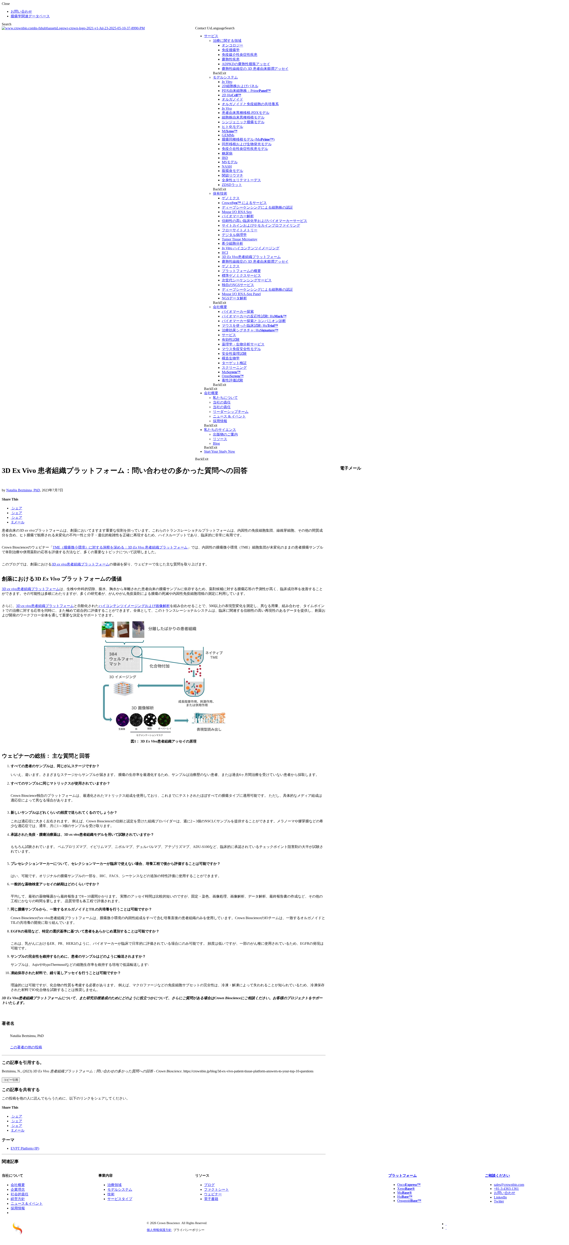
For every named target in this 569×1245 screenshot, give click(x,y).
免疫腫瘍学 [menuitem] (231, 50)
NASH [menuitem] (227, 166)
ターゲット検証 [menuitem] (234, 363)
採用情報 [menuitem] (220, 421)
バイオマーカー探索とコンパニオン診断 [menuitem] (254, 321)
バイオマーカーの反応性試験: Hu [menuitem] (254, 316)
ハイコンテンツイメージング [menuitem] (250, 248)
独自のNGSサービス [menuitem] (238, 285)
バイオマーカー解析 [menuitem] (238, 216)
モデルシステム (119, 1189)
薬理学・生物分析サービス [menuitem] (243, 344)
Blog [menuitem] (216, 443)
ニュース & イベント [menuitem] (229, 416)
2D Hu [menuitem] (231, 95)
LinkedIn (500, 1197)
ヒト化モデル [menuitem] (232, 127)
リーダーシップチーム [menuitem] (230, 412)
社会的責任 (19, 1194)
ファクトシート (216, 1189)
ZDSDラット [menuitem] (232, 185)
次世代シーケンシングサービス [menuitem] (247, 280)
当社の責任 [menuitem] (222, 402)
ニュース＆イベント (27, 1203)
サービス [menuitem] (211, 36)
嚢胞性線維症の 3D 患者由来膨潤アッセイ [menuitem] (255, 69)
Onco (409, 1184)
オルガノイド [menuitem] (232, 99)
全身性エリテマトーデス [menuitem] (241, 180)
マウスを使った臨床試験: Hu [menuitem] (250, 325)
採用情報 (18, 1208)
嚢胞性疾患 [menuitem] (231, 59)
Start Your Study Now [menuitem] (219, 451)
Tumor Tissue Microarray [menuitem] (239, 239)
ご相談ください (497, 1175)
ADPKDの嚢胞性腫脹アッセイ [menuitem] (246, 64)
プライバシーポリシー (188, 1230)
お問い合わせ (504, 1193)
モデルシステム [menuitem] (225, 77)
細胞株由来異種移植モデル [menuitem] (243, 117)
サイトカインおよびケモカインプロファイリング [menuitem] (261, 225)
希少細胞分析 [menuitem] (232, 243)
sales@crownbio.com (509, 1184)
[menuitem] (227, 82)
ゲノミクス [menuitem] (231, 198)
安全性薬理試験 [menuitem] (234, 353)
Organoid (409, 1201)
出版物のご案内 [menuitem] (225, 434)
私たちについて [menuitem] (225, 398)
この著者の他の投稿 (26, 1047)
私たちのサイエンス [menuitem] (220, 430)
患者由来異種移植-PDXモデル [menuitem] (245, 113)
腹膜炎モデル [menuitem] (232, 171)
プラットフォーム (402, 1175)
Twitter (499, 1201)
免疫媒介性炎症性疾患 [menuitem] (239, 54)
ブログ (209, 1185)
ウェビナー (213, 1194)
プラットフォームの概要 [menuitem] (241, 271)
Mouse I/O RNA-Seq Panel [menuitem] (241, 294)
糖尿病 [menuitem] (227, 153)
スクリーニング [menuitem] (234, 367)
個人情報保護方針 (159, 1230)
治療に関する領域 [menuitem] (227, 40)
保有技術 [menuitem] (220, 193)
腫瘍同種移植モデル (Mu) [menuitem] (248, 139)
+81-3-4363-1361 (506, 1189)
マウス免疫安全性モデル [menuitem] (241, 349)
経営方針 (18, 1199)
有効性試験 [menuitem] (231, 339)
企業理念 (18, 1189)
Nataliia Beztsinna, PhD (23, 490)
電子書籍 (211, 1199)
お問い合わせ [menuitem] (21, 11)
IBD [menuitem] (225, 158)
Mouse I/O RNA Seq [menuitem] (237, 212)
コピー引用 (11, 1080)
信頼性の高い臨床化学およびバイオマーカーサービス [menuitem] (264, 221)
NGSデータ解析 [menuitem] (234, 298)
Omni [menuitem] (233, 376)
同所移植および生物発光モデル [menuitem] (247, 144)
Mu (404, 1193)
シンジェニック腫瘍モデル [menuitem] (243, 122)
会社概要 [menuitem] (220, 307)
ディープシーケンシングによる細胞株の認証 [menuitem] (257, 207)
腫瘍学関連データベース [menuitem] (30, 16)
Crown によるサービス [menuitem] (244, 203)
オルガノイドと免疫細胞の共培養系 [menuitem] (250, 104)
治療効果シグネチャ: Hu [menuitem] (250, 330)
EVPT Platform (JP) (25, 1148)
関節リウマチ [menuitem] (232, 175)
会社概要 (18, 1185)
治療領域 (114, 1185)
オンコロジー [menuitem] (232, 45)
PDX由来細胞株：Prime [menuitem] (246, 91)
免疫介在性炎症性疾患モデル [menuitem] (245, 149)
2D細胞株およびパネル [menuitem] (240, 86)
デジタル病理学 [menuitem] (234, 235)
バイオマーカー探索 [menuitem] (238, 311)
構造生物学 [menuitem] (231, 358)
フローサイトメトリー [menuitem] (239, 230)
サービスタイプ (119, 1199)
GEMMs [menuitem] (228, 135)
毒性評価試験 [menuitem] (232, 380)
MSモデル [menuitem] (230, 162)
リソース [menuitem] (220, 439)
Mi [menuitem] (229, 131)
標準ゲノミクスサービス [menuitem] (241, 275)
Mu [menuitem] (231, 372)
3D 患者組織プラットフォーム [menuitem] (251, 257)
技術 (110, 1194)
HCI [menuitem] (225, 252)
